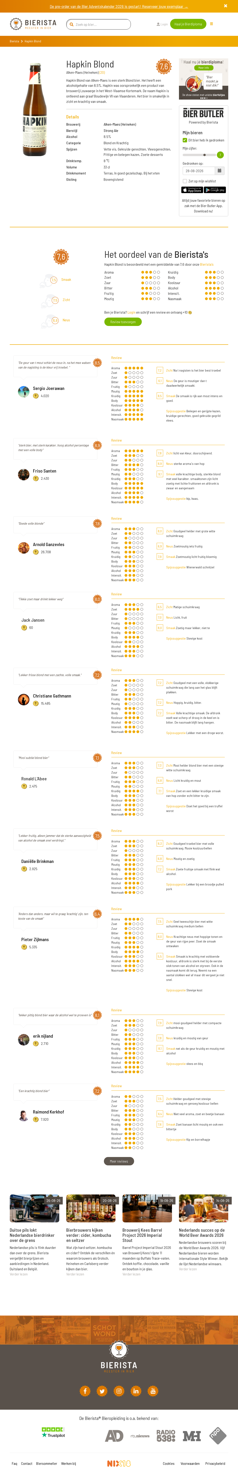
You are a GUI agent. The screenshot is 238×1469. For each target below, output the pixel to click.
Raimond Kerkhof (48, 1111)
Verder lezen (19, 1274)
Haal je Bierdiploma (188, 24)
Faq (14, 1463)
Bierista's (207, 264)
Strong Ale (111, 130)
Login (164, 24)
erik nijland (43, 1036)
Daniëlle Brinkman (37, 861)
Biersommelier (46, 1463)
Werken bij (68, 1463)
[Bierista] (29, 24)
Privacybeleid (215, 1463)
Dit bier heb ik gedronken (206, 140)
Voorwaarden (190, 1463)
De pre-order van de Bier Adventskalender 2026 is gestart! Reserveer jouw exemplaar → (119, 6)
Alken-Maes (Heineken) (120, 124)
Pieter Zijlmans (35, 939)
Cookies (169, 1463)
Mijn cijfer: (190, 148)
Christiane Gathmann (52, 695)
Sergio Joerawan (48, 388)
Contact (26, 1463)
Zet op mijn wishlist (202, 181)
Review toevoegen (123, 321)
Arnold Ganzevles (48, 544)
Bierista (14, 41)
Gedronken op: (193, 163)
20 (102, 72)
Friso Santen (44, 470)
